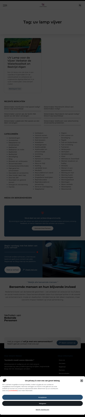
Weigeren (42, 403)
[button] (82, 381)
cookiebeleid (13, 390)
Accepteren (42, 397)
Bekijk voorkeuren (42, 409)
